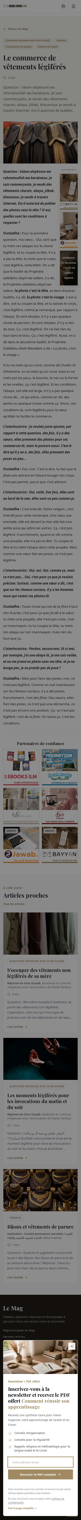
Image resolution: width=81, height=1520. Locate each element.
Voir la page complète (21, 1508)
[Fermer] (71, 1346)
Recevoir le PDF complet (38, 1474)
